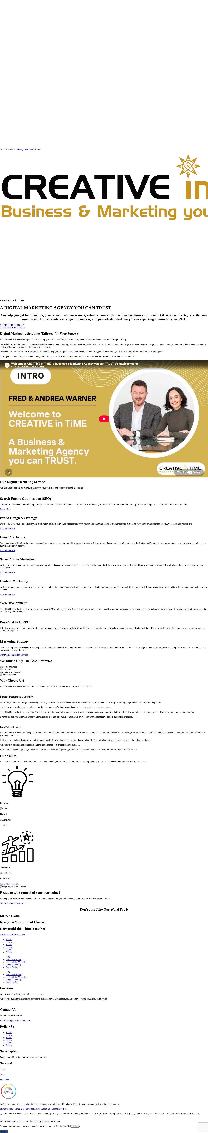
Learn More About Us (10, 884)
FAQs (37, 1109)
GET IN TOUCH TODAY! (12, 903)
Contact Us (57, 1109)
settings (75, 1126)
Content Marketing (14, 959)
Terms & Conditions (24, 1109)
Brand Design (12, 967)
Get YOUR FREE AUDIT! (12, 934)
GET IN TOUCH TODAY (12, 325)
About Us (45, 1109)
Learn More (5, 509)
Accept (4, 1131)
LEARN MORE (7, 528)
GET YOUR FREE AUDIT (12, 327)
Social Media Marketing (16, 962)
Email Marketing (13, 964)
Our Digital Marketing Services (14, 655)
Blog (65, 1109)
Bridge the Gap (31, 1104)
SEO (8, 957)
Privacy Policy (6, 1109)
